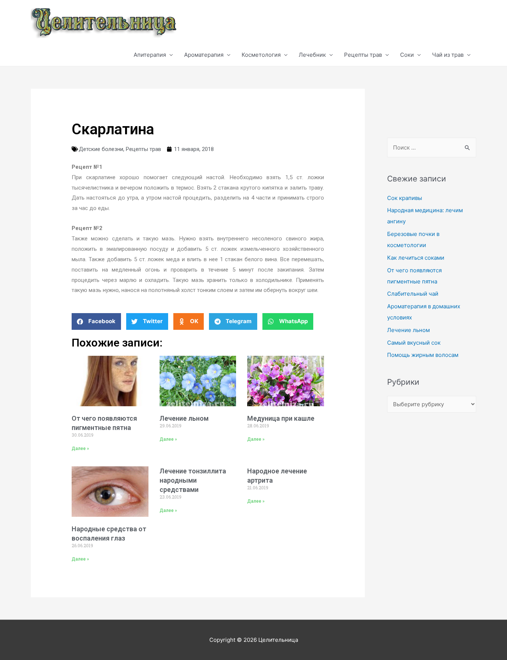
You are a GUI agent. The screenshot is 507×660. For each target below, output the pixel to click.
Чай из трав (448, 54)
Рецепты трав (363, 54)
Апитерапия (150, 54)
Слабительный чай (412, 293)
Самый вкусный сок (414, 342)
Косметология (261, 54)
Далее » (80, 448)
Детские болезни (101, 149)
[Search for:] (431, 147)
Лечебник (312, 54)
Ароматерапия (203, 54)
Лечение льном (184, 418)
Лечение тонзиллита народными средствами (193, 480)
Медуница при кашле (280, 418)
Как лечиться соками (415, 257)
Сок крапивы (404, 197)
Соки (407, 54)
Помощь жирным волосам (422, 354)
